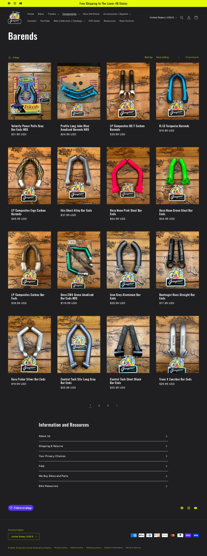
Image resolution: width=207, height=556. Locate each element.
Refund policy (77, 548)
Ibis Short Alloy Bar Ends (76, 210)
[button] (53, 14)
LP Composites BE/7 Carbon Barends (127, 127)
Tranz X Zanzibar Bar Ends (175, 379)
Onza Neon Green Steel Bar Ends (176, 212)
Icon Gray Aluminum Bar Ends (125, 296)
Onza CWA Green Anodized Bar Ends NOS (77, 296)
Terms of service (133, 548)
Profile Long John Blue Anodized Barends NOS (75, 127)
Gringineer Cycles (24, 548)
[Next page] (116, 405)
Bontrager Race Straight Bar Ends (177, 296)
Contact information (113, 548)
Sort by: (149, 57)
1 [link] (90, 405)
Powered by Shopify (42, 548)
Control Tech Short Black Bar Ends (125, 380)
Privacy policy (61, 548)
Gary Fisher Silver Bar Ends (28, 379)
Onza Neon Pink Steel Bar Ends (126, 212)
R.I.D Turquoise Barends (174, 126)
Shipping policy (94, 548)
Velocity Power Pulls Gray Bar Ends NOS (27, 127)
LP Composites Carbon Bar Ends (27, 296)
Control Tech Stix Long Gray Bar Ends (78, 380)
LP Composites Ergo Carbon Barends (28, 212)
